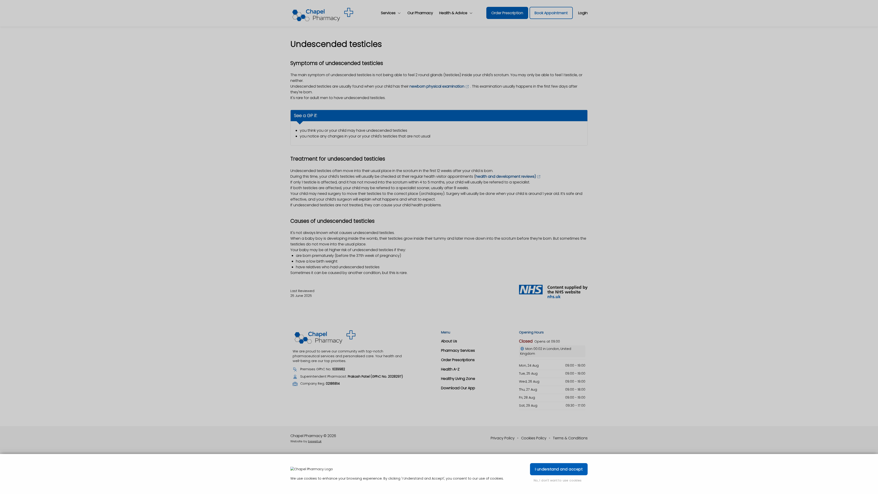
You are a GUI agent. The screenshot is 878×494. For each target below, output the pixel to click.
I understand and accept (559, 469)
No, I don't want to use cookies (558, 480)
